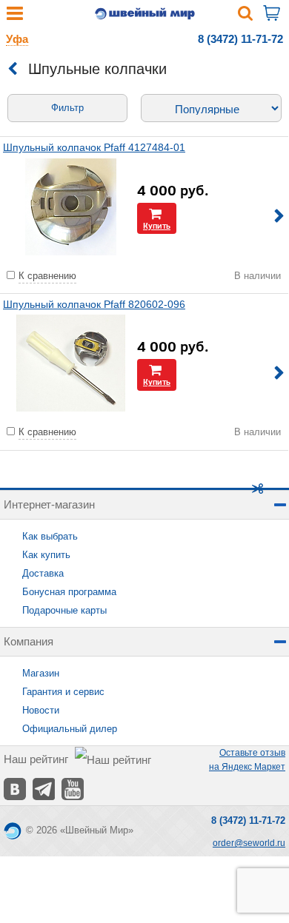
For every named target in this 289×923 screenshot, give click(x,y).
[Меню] (15, 16)
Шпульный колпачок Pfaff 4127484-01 (94, 147)
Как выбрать (50, 536)
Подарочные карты (64, 610)
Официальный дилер (69, 728)
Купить (156, 225)
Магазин (40, 673)
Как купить (46, 554)
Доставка (43, 573)
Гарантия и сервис (63, 691)
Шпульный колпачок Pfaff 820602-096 (94, 304)
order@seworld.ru (249, 843)
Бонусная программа (69, 591)
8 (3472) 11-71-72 (240, 39)
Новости (40, 710)
